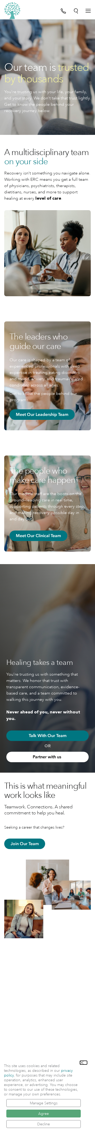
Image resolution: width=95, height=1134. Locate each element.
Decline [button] (43, 1124)
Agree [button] (43, 1113)
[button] (83, 1062)
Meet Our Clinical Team (38, 536)
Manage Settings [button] (44, 1103)
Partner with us (47, 757)
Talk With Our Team (47, 736)
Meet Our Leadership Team (42, 414)
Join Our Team (25, 844)
